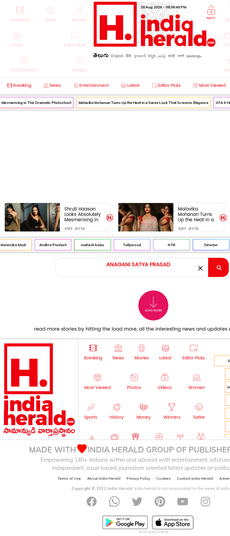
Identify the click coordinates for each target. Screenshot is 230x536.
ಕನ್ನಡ (151, 56)
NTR (170, 245)
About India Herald (103, 478)
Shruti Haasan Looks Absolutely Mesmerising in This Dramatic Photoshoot (82, 214)
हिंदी (128, 56)
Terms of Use (69, 478)
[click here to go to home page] (154, 45)
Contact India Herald (195, 478)
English (117, 56)
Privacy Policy (138, 478)
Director (210, 245)
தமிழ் (162, 56)
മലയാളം (194, 56)
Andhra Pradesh (52, 245)
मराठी (171, 56)
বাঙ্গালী (180, 56)
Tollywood (131, 245)
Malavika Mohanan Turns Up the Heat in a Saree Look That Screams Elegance (142, 102)
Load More (153, 310)
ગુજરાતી (140, 56)
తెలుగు (101, 56)
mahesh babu (91, 245)
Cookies (163, 478)
